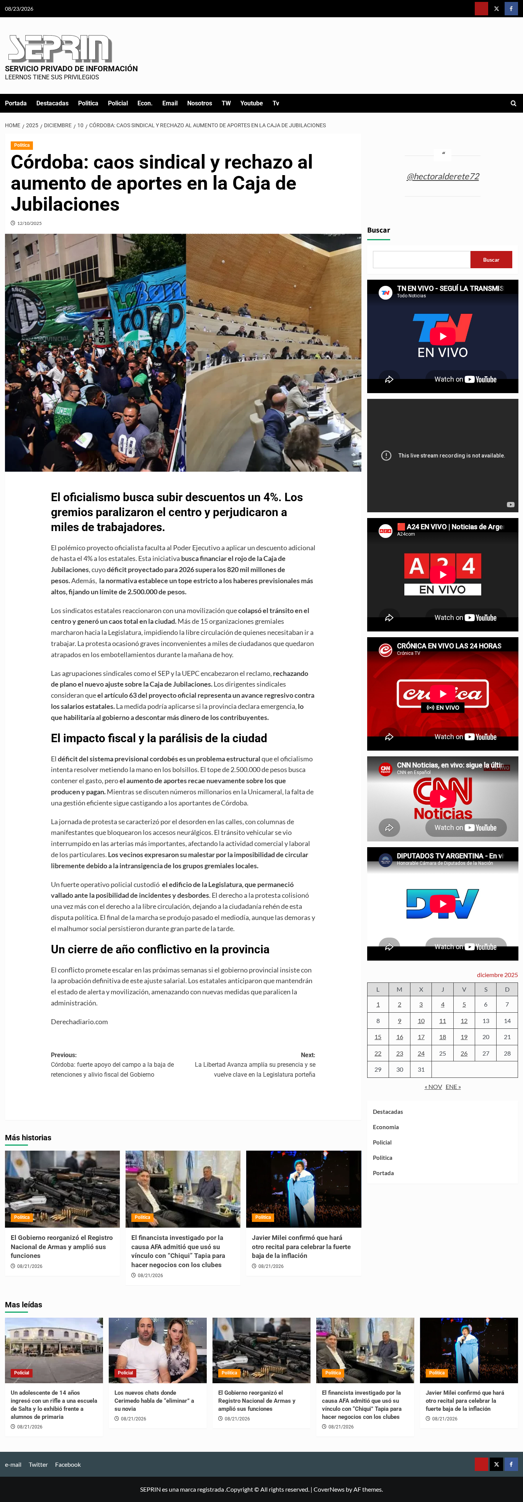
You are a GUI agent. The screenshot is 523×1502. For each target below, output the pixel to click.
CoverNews (329, 1489)
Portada (16, 103)
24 (421, 1052)
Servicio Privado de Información (71, 68)
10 (421, 1020)
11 (442, 1020)
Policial (118, 103)
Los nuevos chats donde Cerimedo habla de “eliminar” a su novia (154, 1400)
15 (377, 1036)
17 (421, 1036)
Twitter (38, 1464)
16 (399, 1036)
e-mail (13, 1464)
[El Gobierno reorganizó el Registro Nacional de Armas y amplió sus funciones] (62, 1189)
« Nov (433, 1086)
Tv (276, 103)
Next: (255, 1064)
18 (442, 1036)
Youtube (251, 103)
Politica (88, 103)
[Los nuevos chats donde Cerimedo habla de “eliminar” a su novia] (158, 1350)
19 (464, 1036)
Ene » (453, 1086)
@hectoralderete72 (443, 176)
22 (377, 1052)
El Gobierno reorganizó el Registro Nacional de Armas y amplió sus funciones (62, 1247)
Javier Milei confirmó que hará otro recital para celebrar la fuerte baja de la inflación (301, 1247)
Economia (386, 1126)
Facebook (68, 1464)
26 (464, 1052)
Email (170, 103)
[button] (513, 103)
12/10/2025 (29, 223)
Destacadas (52, 103)
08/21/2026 (29, 1266)
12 (464, 1020)
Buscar (378, 230)
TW (226, 103)
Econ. (145, 103)
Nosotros (199, 103)
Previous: (112, 1064)
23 (399, 1052)
